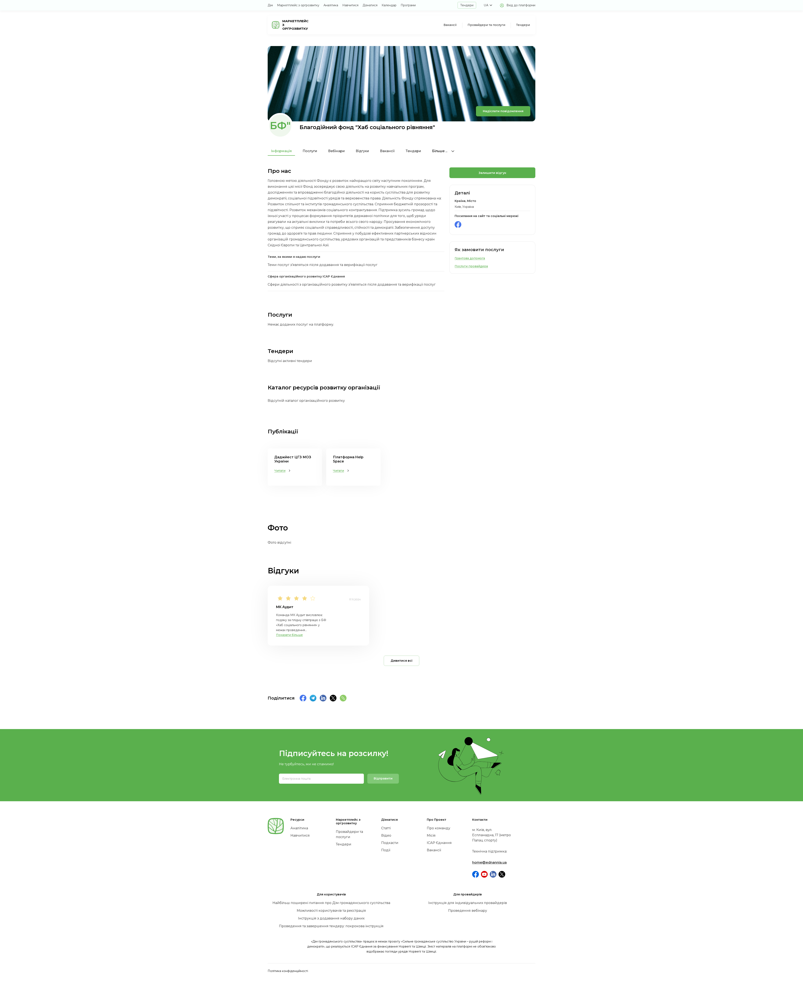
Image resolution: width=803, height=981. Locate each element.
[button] (488, 5)
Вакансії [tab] (387, 151)
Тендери (466, 5)
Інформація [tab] (281, 151)
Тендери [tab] (413, 151)
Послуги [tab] (310, 151)
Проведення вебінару (467, 911)
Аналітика (331, 5)
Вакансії (450, 25)
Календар (389, 5)
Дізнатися (370, 5)
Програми (408, 5)
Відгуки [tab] (362, 151)
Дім (270, 5)
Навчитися (350, 5)
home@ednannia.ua (489, 862)
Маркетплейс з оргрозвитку (298, 5)
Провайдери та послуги (486, 25)
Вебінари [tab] (336, 151)
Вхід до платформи (520, 5)
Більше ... (440, 151)
